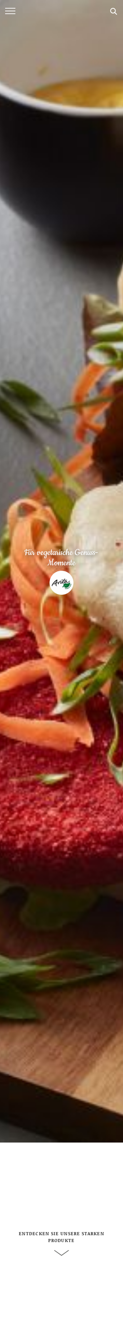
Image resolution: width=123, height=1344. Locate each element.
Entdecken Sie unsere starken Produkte (61, 1236)
